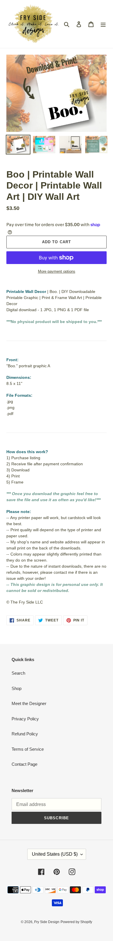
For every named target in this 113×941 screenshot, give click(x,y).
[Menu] (103, 24)
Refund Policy (25, 733)
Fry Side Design (46, 922)
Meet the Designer (29, 703)
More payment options (56, 271)
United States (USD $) (55, 854)
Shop (16, 688)
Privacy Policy (25, 718)
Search (18, 673)
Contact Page (24, 764)
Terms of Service (28, 749)
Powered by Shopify (76, 922)
